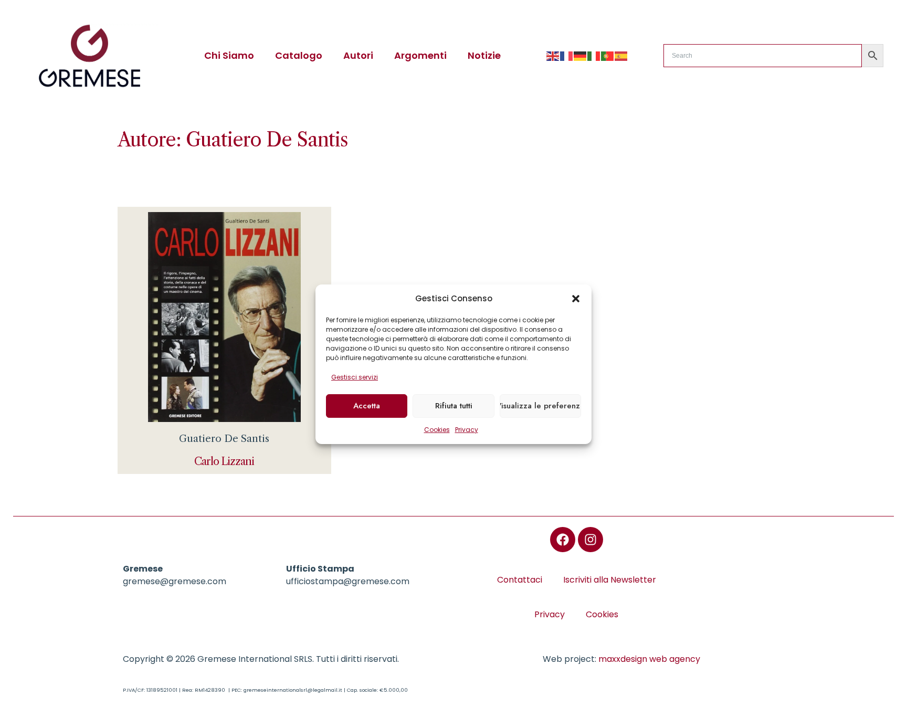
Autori (358, 55)
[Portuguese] (608, 55)
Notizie (484, 55)
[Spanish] (621, 55)
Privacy (466, 429)
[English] (553, 55)
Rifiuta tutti (453, 406)
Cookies (437, 429)
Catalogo (298, 55)
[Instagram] (590, 539)
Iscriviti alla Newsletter (609, 580)
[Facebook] (562, 539)
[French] (567, 55)
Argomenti (420, 55)
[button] (576, 298)
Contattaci (519, 580)
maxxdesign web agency (649, 659)
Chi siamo (229, 55)
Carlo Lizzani (224, 461)
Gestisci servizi (354, 377)
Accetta (366, 406)
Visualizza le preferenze (540, 406)
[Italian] (594, 55)
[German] (580, 55)
